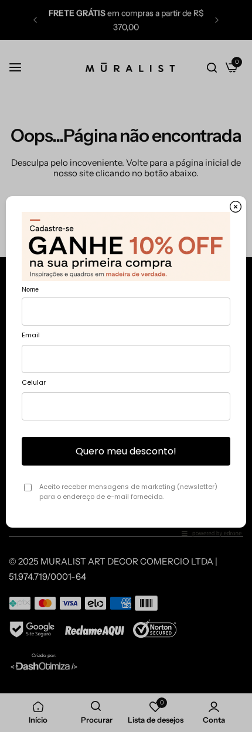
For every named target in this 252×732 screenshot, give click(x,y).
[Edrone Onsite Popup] (126, 366)
